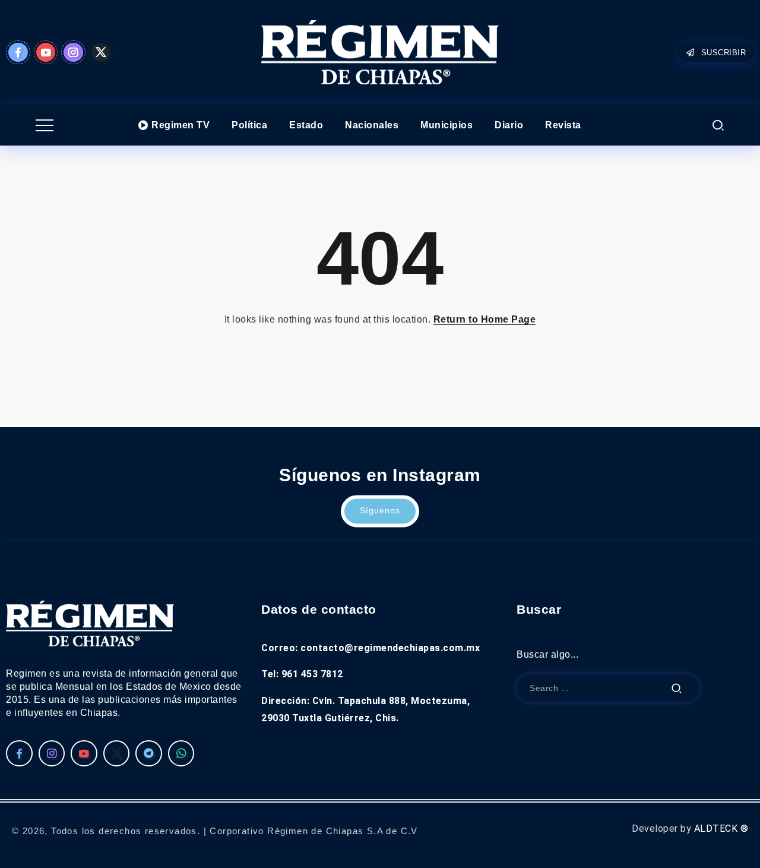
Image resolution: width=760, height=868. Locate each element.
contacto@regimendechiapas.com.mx (390, 648)
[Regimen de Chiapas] (90, 623)
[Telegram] (149, 753)
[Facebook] (18, 52)
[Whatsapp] (181, 753)
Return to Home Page (484, 319)
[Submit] (677, 688)
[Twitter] (101, 52)
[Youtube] (46, 52)
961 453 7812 (312, 674)
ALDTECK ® (721, 828)
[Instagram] (73, 52)
